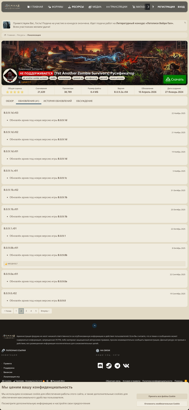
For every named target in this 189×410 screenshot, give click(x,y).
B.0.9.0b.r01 (11, 247)
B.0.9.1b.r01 (11, 209)
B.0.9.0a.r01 (11, 274)
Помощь (179, 381)
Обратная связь (113, 381)
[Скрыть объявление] (184, 23)
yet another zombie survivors (35, 78)
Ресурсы (78, 6)
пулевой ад (78, 78)
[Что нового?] (153, 6)
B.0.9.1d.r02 (11, 132)
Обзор (10, 101)
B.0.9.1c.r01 (11, 170)
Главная (37, 6)
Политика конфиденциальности (157, 381)
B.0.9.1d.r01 (11, 151)
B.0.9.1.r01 (10, 228)
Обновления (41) (28, 101)
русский (103, 78)
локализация (64, 78)
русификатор (91, 78)
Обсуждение (84, 101)
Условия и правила (131, 381)
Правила (8, 363)
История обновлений (58, 101)
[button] (47, 381)
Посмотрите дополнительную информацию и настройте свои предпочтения (46, 403)
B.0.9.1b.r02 (11, 189)
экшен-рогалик (117, 78)
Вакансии (8, 372)
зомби (53, 78)
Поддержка (9, 368)
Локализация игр (12, 376)
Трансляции (118, 6)
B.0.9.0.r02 (10, 293)
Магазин (142, 6)
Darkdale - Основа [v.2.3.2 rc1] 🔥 (30, 381)
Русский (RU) (58, 381)
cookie (36, 394)
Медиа (97, 6)
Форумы (57, 6)
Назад (8, 311)
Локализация (25, 69)
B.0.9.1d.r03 (11, 112)
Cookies (7, 381)
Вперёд (44, 311)
